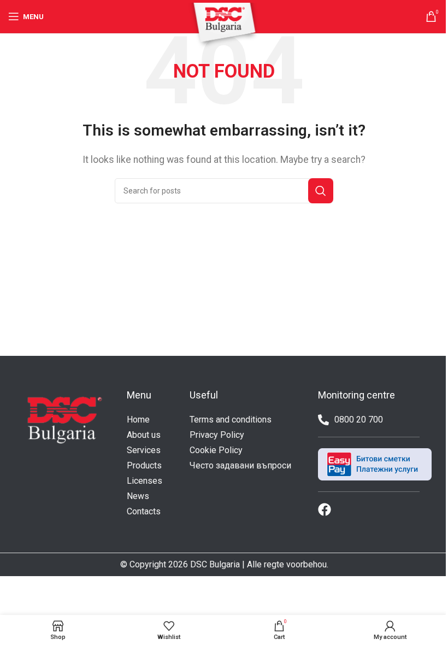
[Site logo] (224, 25)
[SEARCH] (320, 190)
